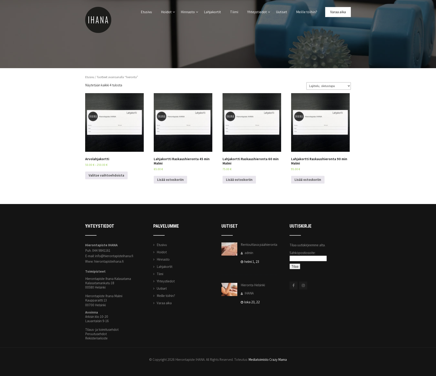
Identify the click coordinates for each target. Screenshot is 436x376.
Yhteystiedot (257, 12)
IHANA (249, 293)
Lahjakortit (212, 12)
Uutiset (281, 12)
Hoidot (166, 12)
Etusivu (146, 12)
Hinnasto (188, 12)
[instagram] (303, 285)
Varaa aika (338, 12)
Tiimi (234, 12)
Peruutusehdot (96, 334)
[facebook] (293, 285)
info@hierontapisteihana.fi (114, 256)
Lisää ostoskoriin (170, 179)
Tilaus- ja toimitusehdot (102, 329)
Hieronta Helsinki (253, 285)
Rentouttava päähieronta (259, 244)
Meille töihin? (306, 12)
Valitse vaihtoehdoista (106, 175)
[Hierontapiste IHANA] (98, 2)
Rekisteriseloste (96, 338)
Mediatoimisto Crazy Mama (267, 359)
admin (248, 253)
